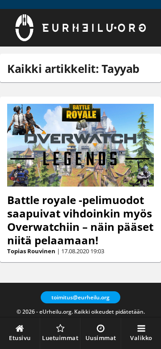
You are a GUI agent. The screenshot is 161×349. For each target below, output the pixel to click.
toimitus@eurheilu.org (80, 297)
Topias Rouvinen (31, 251)
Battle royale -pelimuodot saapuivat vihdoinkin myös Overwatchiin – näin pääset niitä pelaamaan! (80, 219)
